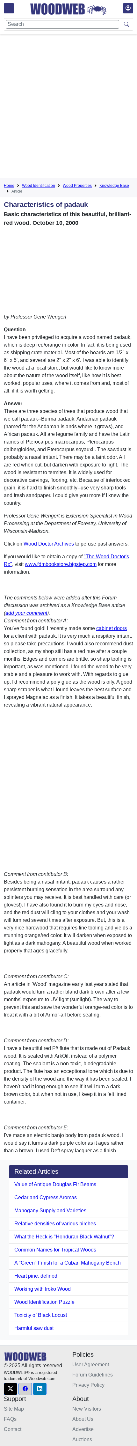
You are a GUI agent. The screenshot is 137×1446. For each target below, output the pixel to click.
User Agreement (90, 1364)
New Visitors (86, 1409)
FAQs (10, 1419)
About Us (82, 1419)
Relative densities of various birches (55, 1223)
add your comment (26, 613)
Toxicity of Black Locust (40, 1315)
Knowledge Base (114, 185)
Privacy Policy (88, 1385)
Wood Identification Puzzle (44, 1302)
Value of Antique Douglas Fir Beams (55, 1184)
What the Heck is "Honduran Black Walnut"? (64, 1236)
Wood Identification (38, 185)
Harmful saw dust (34, 1328)
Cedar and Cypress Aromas (45, 1197)
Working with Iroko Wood (42, 1289)
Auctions (82, 1439)
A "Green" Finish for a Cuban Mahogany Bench (67, 1263)
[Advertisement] (68, 107)
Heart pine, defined (35, 1276)
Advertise (83, 1429)
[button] (10, 1389)
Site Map (14, 1409)
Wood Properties (77, 185)
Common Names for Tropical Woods (55, 1249)
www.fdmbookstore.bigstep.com (61, 564)
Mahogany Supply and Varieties (50, 1210)
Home (9, 185)
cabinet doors (111, 628)
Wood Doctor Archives (49, 544)
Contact (12, 1429)
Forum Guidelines (92, 1374)
